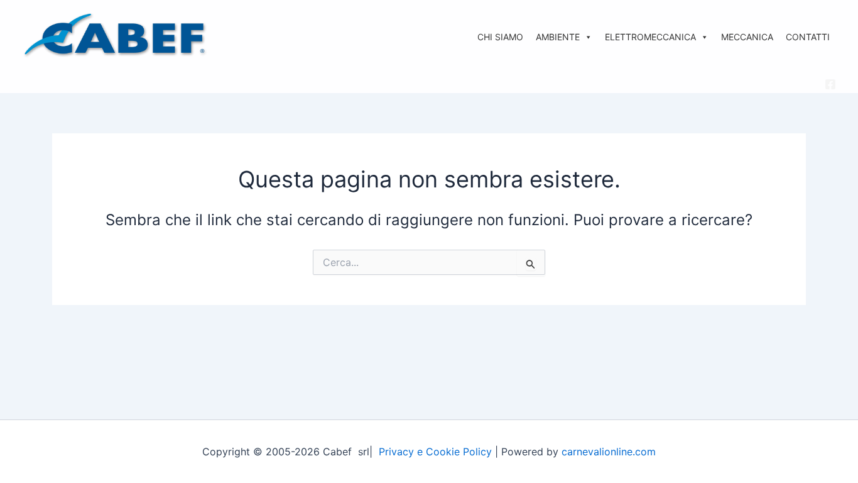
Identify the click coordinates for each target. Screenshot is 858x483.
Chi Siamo (500, 36)
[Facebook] (830, 84)
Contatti (808, 36)
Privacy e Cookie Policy (435, 451)
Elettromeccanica (650, 36)
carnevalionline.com (609, 451)
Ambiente (558, 36)
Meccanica (747, 36)
